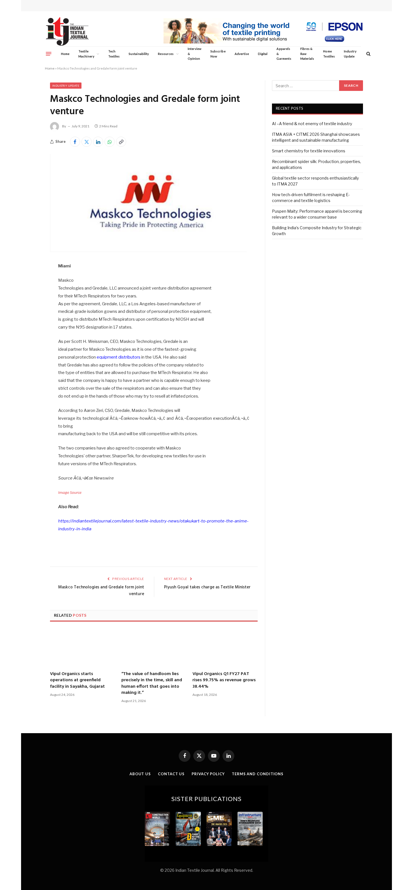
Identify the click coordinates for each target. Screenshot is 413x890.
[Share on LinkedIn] (98, 142)
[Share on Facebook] (75, 142)
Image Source (69, 493)
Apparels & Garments (283, 53)
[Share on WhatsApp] (110, 142)
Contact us (171, 774)
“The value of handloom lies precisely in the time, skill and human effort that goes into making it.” (151, 683)
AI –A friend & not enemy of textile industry (312, 123)
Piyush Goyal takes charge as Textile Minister (207, 587)
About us (140, 774)
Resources (166, 54)
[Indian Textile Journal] (67, 31)
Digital (262, 54)
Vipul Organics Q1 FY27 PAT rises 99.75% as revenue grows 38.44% (224, 680)
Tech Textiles (114, 53)
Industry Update (350, 53)
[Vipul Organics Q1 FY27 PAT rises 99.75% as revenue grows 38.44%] (225, 647)
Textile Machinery (86, 53)
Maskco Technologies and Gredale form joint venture (101, 590)
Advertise (242, 54)
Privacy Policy (208, 774)
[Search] (368, 53)
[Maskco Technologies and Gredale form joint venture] (148, 250)
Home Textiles (329, 53)
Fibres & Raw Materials (307, 53)
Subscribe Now (218, 53)
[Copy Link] (121, 142)
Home (65, 54)
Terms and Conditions (257, 774)
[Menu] (48, 53)
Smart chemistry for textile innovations (308, 150)
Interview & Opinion (195, 53)
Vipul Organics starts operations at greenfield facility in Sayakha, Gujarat (77, 680)
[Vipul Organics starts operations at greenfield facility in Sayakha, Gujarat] (82, 647)
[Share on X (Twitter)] (86, 142)
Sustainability (139, 54)
